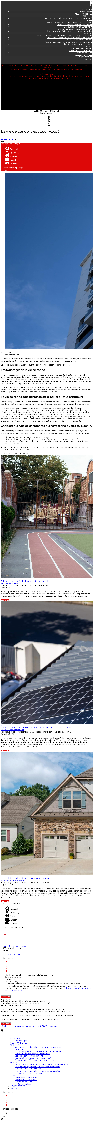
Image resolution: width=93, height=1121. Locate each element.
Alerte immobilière (83, 55)
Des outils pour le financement (78, 27)
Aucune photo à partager (12, 168)
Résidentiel (9, 139)
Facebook (14, 149)
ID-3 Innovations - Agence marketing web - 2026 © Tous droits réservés (33, 1026)
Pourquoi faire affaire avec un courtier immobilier (69, 31)
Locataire (88, 20)
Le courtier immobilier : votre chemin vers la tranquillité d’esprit (63, 35)
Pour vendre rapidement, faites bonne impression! (69, 38)
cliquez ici (59, 1019)
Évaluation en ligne (83, 53)
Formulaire (10, 979)
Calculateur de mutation (80, 51)
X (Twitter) (14, 153)
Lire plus (5, 600)
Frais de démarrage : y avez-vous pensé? (74, 29)
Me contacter (84, 57)
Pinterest (13, 156)
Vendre (88, 33)
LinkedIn (13, 160)
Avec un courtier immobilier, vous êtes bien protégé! (68, 18)
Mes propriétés (83, 14)
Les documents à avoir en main (78, 44)
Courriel (13, 164)
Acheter (87, 16)
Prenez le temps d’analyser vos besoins (74, 25)
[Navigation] (35, 111)
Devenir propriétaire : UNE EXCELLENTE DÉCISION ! (68, 22)
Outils (88, 46)
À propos (87, 10)
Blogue (88, 59)
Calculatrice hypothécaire (80, 48)
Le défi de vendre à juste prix (79, 40)
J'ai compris (6, 1024)
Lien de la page (12, 982)
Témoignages (86, 12)
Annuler (5, 170)
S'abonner (6, 996)
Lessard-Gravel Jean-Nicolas (13, 946)
